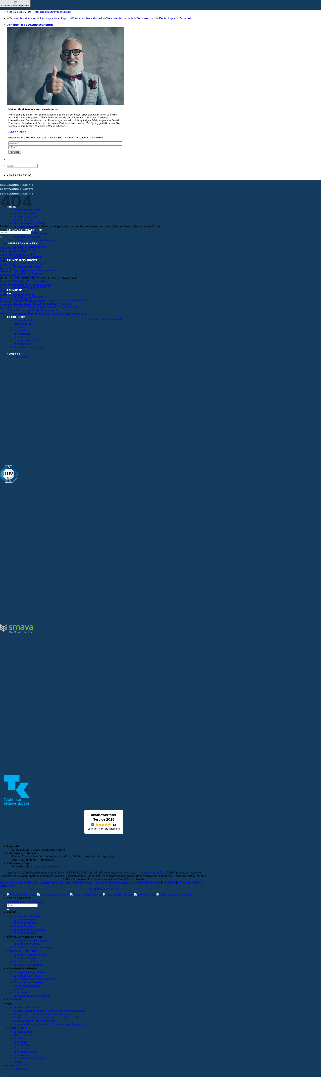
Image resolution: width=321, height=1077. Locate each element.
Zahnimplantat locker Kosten (18, 258)
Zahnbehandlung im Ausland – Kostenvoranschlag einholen (50, 313)
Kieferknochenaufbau (26, 985)
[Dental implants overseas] (145, 18)
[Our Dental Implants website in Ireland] (118, 18)
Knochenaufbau (23, 323)
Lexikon (18, 350)
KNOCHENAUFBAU (190, 882)
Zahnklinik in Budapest (27, 964)
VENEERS (169, 882)
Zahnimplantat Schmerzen (16, 254)
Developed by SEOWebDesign (103, 889)
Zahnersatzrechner (25, 933)
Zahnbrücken (21, 333)
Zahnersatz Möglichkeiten (29, 263)
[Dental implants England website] (86, 18)
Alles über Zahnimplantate (29, 1007)
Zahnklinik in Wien (24, 961)
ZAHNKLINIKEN (122, 882)
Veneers (18, 989)
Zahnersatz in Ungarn (13, 271)
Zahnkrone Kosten (24, 213)
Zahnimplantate (23, 320)
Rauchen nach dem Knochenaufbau (22, 301)
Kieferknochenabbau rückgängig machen (26, 284)
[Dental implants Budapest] (173, 18)
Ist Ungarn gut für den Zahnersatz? (35, 310)
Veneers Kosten (23, 926)
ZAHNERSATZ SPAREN (55, 882)
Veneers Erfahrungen (26, 236)
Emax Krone (7, 264)
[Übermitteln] (8, 170)
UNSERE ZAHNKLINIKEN (22, 243)
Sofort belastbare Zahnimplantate (34, 270)
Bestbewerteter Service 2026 (103, 817)
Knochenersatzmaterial (14, 304)
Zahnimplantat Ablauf (13, 251)
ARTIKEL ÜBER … (17, 317)
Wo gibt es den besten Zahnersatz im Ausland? (42, 303)
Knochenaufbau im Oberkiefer (19, 288)
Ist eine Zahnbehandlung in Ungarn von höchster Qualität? (49, 300)
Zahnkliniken (21, 337)
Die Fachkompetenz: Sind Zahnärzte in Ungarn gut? (45, 307)
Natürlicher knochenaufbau (17, 298)
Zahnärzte (19, 327)
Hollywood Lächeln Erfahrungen (33, 240)
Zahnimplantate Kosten (27, 916)
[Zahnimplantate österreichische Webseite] (21, 18)
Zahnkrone (20, 992)
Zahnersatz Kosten (25, 923)
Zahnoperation (9, 261)
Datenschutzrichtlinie (151, 872)
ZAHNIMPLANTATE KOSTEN (91, 882)
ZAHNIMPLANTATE (147, 882)
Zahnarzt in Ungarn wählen (30, 954)
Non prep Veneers (11, 268)
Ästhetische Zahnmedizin (29, 347)
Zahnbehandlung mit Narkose (31, 995)
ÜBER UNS (20, 357)
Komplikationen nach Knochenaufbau (23, 281)
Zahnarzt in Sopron (25, 958)
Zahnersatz (20, 330)
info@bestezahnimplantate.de (52, 11)
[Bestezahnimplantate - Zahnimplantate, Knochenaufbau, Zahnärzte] (16, 190)
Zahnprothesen (22, 343)
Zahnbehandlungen (25, 340)
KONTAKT (13, 354)
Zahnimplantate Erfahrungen (31, 233)
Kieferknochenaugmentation (17, 294)
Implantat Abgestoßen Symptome (21, 248)
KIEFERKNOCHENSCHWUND (19, 882)
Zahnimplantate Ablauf (27, 266)
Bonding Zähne (9, 274)
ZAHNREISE (14, 999)
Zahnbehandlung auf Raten (30, 223)
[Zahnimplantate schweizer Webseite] (53, 18)
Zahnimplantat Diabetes (28, 273)
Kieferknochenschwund (14, 291)
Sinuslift (5, 308)
